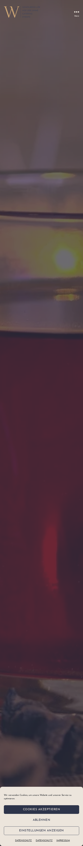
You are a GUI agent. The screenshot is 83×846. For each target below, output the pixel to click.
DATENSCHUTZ (23, 840)
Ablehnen (41, 820)
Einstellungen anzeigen (41, 830)
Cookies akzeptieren (41, 809)
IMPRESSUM (63, 840)
